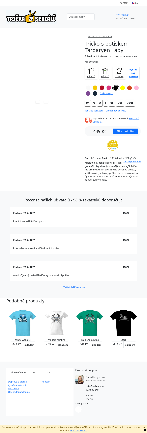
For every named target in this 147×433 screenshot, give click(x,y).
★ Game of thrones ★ (100, 36)
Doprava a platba (17, 381)
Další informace (78, 430)
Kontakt (124, 2)
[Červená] (101, 88)
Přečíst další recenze (73, 287)
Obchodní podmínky (19, 392)
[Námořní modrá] (95, 93)
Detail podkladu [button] (132, 161)
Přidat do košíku (126, 131)
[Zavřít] (145, 430)
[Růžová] (136, 88)
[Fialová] (88, 93)
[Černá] (115, 88)
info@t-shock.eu (95, 386)
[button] (135, 3)
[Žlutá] (95, 88)
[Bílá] (88, 88)
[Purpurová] (108, 88)
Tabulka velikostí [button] (94, 110)
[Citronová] (122, 88)
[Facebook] (78, 409)
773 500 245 (122, 15)
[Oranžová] (129, 88)
